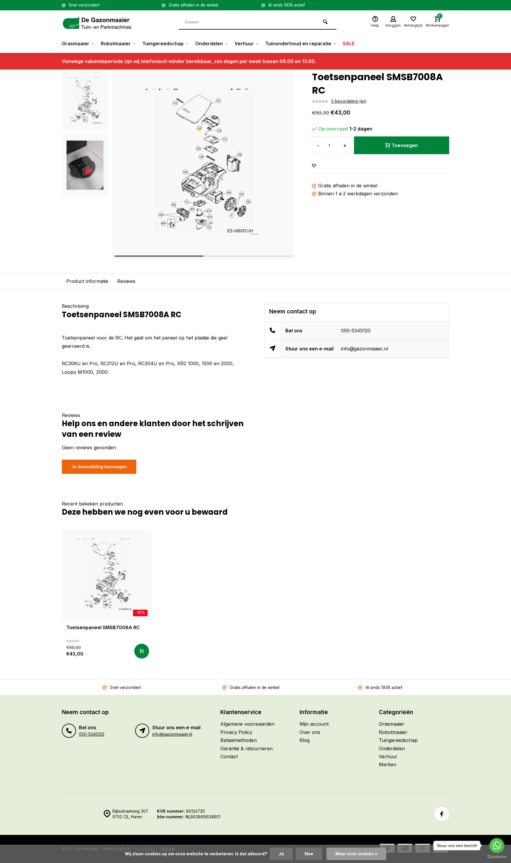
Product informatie (87, 281)
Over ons (310, 732)
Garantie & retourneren (246, 748)
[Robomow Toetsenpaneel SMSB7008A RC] (107, 574)
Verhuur (244, 43)
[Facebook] (441, 814)
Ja (281, 853)
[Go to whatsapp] (496, 845)
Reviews (126, 281)
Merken (387, 764)
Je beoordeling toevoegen (99, 466)
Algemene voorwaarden (247, 724)
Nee (309, 853)
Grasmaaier (75, 43)
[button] (282, 165)
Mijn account (314, 724)
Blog (305, 740)
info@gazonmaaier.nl (364, 349)
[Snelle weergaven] (141, 651)
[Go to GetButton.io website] (496, 857)
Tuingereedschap (163, 43)
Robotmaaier (116, 43)
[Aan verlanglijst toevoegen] (314, 166)
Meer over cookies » (356, 853)
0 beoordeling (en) (348, 101)
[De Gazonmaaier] (97, 22)
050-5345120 (356, 331)
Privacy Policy (236, 732)
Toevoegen (405, 145)
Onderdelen (209, 43)
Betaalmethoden (238, 740)
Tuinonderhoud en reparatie (298, 43)
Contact (229, 756)
